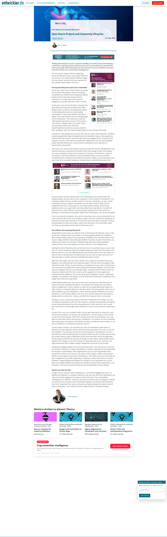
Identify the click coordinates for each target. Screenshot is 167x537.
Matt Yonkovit (62, 45)
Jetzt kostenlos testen (120, 446)
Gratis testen (157, 3)
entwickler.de (13, 3)
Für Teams (30, 3)
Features (61, 3)
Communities (73, 3)
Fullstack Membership (46, 3)
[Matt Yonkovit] (54, 45)
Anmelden (146, 3)
